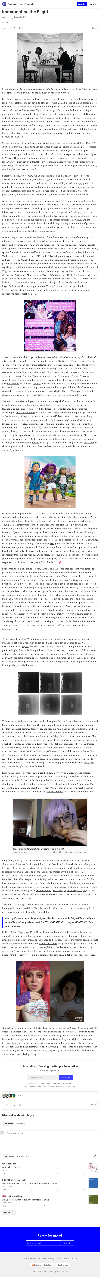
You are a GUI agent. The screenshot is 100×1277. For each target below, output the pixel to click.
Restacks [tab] (19, 1124)
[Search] (95, 1156)
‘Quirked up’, (27, 260)
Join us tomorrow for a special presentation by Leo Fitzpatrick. (30, 1183)
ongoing (14, 883)
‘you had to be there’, (24, 536)
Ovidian (37, 887)
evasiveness (12, 540)
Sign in (93, 4)
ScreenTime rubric (62, 625)
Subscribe (82, 4)
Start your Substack (43, 1265)
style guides (18, 517)
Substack (37, 1271)
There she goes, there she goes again (69, 890)
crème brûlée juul (37, 256)
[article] (50, 1168)
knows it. (31, 665)
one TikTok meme (25, 412)
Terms (58, 1258)
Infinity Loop (76, 1028)
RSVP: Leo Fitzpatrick (14, 1180)
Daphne (66, 864)
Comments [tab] (8, 1124)
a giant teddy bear (33, 446)
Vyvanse (18, 245)
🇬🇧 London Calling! (12, 1196)
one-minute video (57, 932)
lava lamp (89, 442)
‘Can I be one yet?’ (23, 599)
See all (7, 1212)
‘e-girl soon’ (57, 599)
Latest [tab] (12, 1156)
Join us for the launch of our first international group (25, 1199)
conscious (18, 357)
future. (35, 442)
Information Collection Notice (49, 1086)
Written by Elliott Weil (11, 1167)
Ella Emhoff (13, 383)
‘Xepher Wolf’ (43, 890)
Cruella (36, 383)
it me (45, 788)
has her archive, (55, 791)
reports (30, 773)
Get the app (63, 1265)
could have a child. (39, 912)
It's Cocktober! (10, 1163)
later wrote (21, 133)
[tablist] (13, 1123)
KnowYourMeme (48, 943)
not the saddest (69, 894)
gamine (13, 405)
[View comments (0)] (13, 28)
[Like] (3, 1173)
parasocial (15, 267)
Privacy (51, 1258)
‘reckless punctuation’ (80, 547)
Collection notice (70, 1258)
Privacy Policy (69, 1086)
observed (82, 576)
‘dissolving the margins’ (60, 256)
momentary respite (76, 879)
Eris (52, 543)
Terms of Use (63, 1083)
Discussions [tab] (22, 1156)
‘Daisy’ (50, 784)
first (52, 650)
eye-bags (19, 610)
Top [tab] (5, 1156)
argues (25, 646)
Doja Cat (76, 380)
